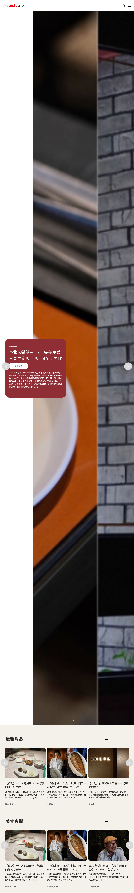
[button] (124, 5)
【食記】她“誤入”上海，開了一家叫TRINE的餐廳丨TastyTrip (24, 785)
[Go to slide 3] (109, 739)
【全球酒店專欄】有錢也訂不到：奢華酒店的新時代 (108, 785)
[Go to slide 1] (73, 720)
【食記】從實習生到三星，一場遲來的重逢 (66, 785)
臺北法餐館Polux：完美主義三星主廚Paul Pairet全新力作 (66, 867)
